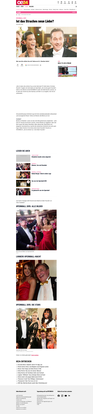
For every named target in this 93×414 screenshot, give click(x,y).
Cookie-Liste (19, 400)
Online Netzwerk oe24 (21, 391)
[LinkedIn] (69, 396)
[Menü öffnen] (76, 6)
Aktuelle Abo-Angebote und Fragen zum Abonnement (45, 399)
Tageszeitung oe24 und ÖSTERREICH (45, 391)
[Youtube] (66, 396)
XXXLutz (50, 9)
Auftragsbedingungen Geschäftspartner (45, 395)
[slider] (64, 74)
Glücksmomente (27, 9)
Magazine (31, 6)
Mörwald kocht (72, 9)
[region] (36, 232)
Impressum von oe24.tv (21, 409)
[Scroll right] (76, 9)
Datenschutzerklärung (21, 398)
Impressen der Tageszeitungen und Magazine (44, 402)
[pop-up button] (73, 75)
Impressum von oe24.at (21, 407)
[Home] (16, 14)
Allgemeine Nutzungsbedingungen (23, 397)
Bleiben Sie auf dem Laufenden (65, 391)
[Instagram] (62, 396)
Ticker (17, 6)
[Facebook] (59, 396)
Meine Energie (45, 9)
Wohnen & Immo (38, 9)
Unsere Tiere (66, 9)
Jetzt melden (35, 355)
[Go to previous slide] (16, 232)
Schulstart (33, 9)
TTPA (38, 404)
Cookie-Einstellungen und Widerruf (24, 401)
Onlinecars (61, 9)
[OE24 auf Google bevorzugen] (40, 65)
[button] (60, 75)
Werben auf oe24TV (20, 404)
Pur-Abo (18, 406)
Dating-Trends (55, 9)
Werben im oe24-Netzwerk (22, 403)
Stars (26, 6)
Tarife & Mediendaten (41, 397)
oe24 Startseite (19, 395)
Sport (22, 6)
